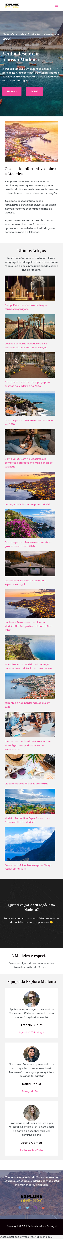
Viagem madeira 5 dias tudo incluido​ (26, 783)
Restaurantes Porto (31, 1150)
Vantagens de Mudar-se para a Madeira (28, 504)
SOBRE (34, 91)
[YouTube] (43, 1208)
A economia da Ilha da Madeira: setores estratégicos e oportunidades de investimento (28, 745)
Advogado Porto (31, 1091)
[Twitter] (28, 1208)
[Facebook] (20, 1208)
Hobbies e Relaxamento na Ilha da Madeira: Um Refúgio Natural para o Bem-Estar (29, 626)
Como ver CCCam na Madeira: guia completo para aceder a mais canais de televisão (29, 462)
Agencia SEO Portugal (31, 1032)
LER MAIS (12, 91)
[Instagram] (35, 1208)
